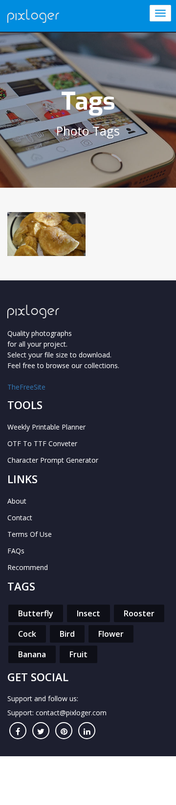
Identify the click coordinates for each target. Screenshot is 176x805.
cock (27, 633)
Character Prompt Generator (52, 460)
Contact (19, 517)
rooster (139, 613)
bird (67, 633)
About (16, 501)
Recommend (27, 567)
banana (32, 654)
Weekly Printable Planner (46, 427)
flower (111, 633)
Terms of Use (29, 534)
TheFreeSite (26, 387)
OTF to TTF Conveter (42, 443)
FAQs (15, 550)
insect (88, 613)
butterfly (35, 613)
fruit (78, 654)
